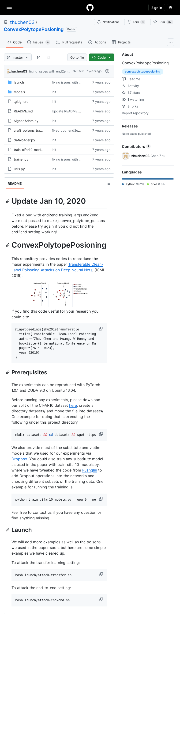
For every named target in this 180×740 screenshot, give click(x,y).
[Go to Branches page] (38, 57)
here (73, 405)
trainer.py (21, 159)
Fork (138, 22)
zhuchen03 (22, 22)
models (19, 92)
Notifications (111, 22)
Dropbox (19, 458)
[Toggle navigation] (9, 7)
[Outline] (108, 183)
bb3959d (78, 71)
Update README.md (67, 111)
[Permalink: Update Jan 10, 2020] (8, 201)
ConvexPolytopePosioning (34, 29)
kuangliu (89, 470)
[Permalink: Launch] (8, 529)
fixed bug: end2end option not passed (81, 130)
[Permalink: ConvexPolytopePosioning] (8, 245)
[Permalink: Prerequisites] (8, 372)
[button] (101, 328)
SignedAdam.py (26, 121)
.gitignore (21, 102)
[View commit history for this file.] (107, 71)
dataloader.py (24, 140)
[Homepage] (90, 7)
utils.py (19, 169)
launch (19, 82)
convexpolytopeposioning (142, 71)
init (54, 92)
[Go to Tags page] (48, 57)
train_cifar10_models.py (32, 150)
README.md (23, 111)
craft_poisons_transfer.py (33, 130)
